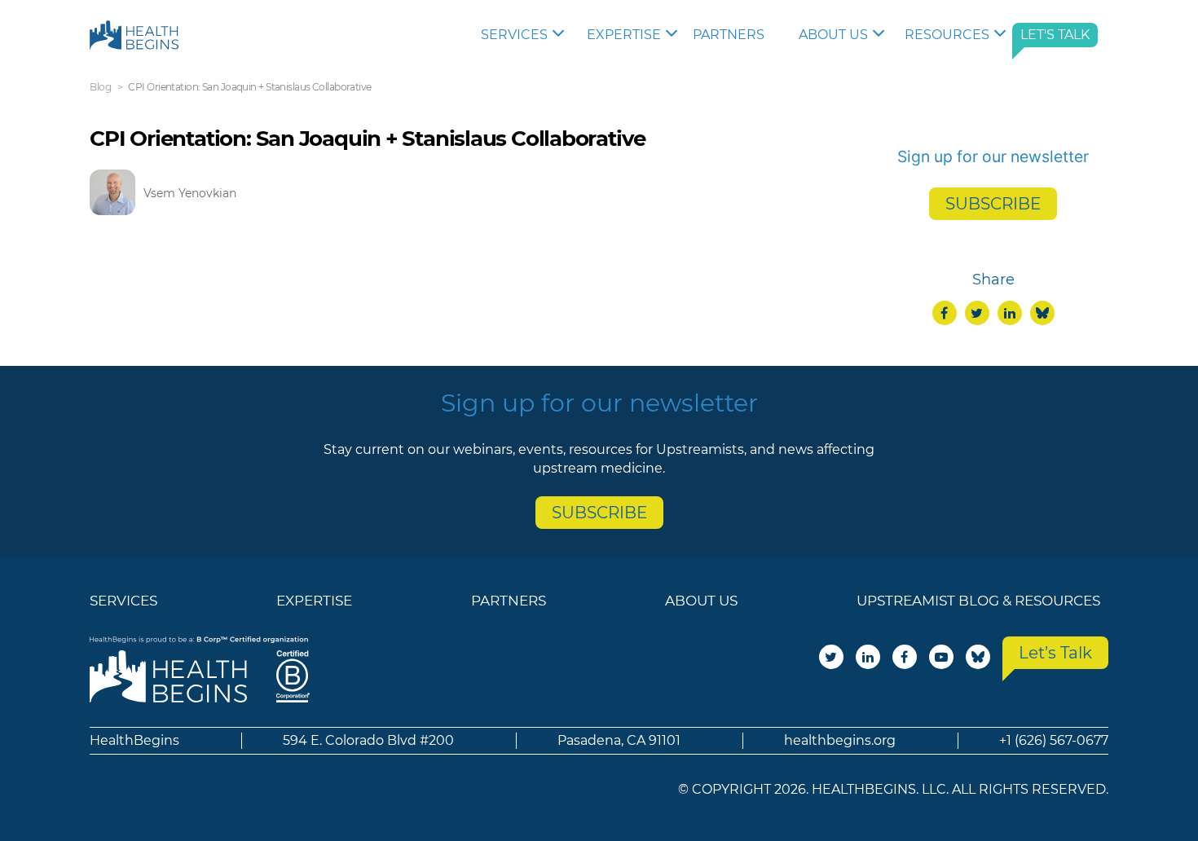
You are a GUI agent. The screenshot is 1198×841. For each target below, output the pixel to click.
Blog (100, 87)
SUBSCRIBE (993, 204)
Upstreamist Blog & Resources (978, 600)
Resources (947, 34)
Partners (728, 34)
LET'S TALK (1055, 34)
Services (514, 34)
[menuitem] (526, 35)
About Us (833, 34)
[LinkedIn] (1010, 313)
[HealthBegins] (134, 34)
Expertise (624, 34)
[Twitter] (977, 313)
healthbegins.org (840, 740)
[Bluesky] (1042, 313)
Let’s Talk (1055, 653)
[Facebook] (944, 313)
